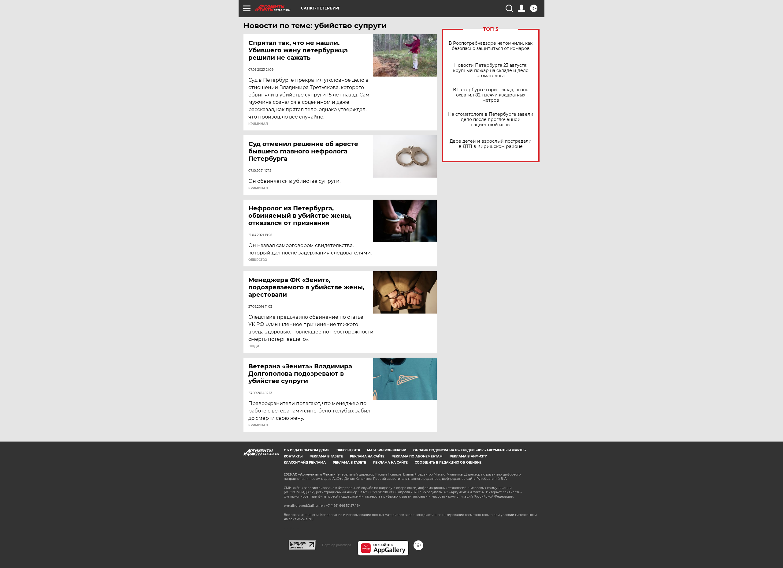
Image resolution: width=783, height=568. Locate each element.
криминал (258, 124)
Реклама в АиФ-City (468, 456)
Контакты (293, 456)
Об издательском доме (306, 450)
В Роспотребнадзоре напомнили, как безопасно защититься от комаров (491, 46)
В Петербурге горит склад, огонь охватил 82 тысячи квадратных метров (490, 95)
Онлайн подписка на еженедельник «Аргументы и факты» (469, 450)
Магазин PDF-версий (386, 450)
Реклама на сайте (367, 456)
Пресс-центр (348, 450)
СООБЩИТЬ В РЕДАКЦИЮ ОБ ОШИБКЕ (448, 463)
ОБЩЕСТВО (257, 259)
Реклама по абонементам (417, 456)
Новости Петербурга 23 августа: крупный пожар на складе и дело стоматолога (491, 70)
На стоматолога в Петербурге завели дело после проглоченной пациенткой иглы (490, 119)
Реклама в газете (326, 456)
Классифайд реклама (305, 463)
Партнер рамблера (336, 545)
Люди (253, 346)
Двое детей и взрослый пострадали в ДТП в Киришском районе (491, 144)
